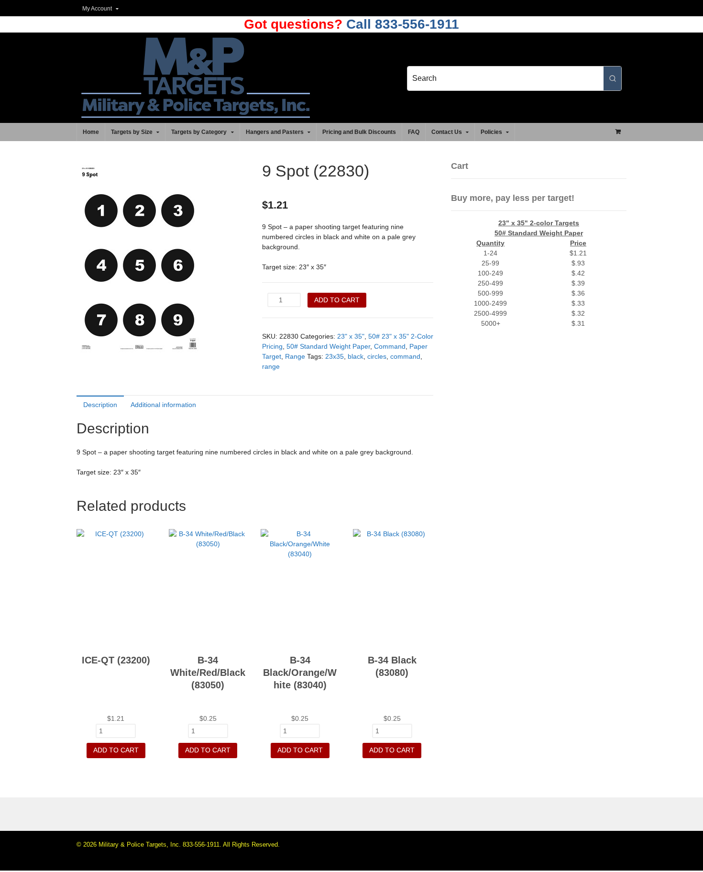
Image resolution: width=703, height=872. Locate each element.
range (271, 366)
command (405, 356)
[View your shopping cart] (617, 131)
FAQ (413, 132)
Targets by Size (132, 132)
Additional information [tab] (163, 404)
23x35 (334, 356)
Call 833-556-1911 (400, 24)
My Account (97, 8)
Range (295, 356)
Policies (491, 132)
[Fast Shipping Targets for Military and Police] (195, 113)
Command (390, 346)
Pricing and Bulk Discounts (359, 132)
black (355, 356)
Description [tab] (100, 404)
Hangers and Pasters (275, 132)
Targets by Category (199, 132)
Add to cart (337, 300)
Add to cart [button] (116, 750)
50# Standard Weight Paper (328, 346)
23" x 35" (350, 336)
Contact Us (446, 132)
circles (376, 356)
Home (91, 132)
